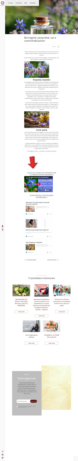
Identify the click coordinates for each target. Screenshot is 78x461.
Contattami (33, 3)
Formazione (19, 3)
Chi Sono (10, 3)
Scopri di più (21, 311)
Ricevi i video (33, 401)
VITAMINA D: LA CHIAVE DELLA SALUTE (51, 336)
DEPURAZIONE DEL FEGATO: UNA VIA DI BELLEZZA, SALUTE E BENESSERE (21, 302)
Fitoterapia (54, 46)
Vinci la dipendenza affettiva (31, 336)
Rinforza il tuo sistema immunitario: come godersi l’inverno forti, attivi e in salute (61, 302)
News (25, 3)
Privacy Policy (28, 407)
